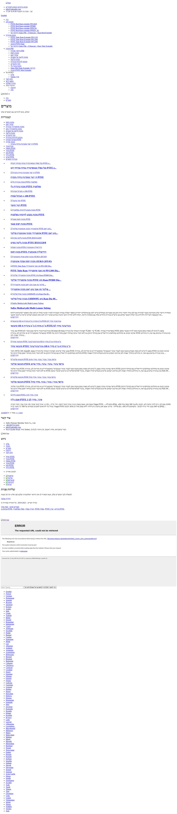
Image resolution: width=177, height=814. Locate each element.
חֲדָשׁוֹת (13, 88)
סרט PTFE (10, 157)
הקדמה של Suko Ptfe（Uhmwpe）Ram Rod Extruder (31, 33)
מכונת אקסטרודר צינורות (15, 127)
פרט (12, 317)
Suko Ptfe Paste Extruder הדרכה (23, 68)
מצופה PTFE (10, 148)
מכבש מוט (9, 22)
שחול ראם (14, 55)
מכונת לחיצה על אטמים (19, 57)
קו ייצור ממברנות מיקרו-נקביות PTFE (24, 144)
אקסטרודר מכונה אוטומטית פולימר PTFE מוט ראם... (34, 233)
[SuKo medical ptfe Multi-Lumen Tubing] (27, 303)
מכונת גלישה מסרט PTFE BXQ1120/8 (28, 242)
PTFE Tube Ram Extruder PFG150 (24, 37)
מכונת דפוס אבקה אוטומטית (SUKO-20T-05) (31, 261)
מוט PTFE (10, 153)
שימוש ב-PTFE (6, 509)
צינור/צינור (9, 146)
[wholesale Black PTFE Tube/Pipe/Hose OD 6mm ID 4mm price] (36, 342)
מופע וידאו (9, 81)
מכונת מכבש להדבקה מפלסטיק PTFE (27, 214)
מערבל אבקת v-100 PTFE (23, 196)
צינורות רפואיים (11, 159)
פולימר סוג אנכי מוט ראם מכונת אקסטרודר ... (31, 289)
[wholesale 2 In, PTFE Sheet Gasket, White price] (24, 395)
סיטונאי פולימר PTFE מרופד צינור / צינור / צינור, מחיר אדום (37, 364)
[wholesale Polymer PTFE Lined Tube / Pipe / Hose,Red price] (33, 359)
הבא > (20, 413)
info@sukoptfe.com (13, 9)
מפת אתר (4, 507)
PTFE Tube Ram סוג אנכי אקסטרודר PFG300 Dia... (35, 270)
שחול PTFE (10, 457)
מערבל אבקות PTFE (13, 140)
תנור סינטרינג (15, 64)
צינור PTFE (10, 150)
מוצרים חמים (14, 507)
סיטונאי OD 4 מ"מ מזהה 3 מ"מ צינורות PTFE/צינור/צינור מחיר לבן (41, 325)
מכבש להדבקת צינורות (19, 62)
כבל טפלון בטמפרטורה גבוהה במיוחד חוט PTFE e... (33, 168)
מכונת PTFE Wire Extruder (21, 70)
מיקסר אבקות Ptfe (17, 51)
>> (17, 413)
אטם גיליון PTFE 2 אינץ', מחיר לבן (26, 399)
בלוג (12, 90)
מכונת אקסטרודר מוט (14, 129)
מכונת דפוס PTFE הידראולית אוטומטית (28, 252)
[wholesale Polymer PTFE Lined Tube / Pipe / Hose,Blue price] (33, 377)
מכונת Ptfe (10, 49)
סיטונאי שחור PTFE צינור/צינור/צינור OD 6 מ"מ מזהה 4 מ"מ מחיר (40, 346)
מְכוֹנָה (8, 446)
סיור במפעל (15, 77)
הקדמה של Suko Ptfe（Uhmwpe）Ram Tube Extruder (31, 46)
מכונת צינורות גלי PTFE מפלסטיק (26, 186)
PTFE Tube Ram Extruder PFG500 (24, 42)
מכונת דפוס (15, 53)
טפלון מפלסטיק (18, 509)
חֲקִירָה (16, 317)
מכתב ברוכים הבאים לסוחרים (17, 7)
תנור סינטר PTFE (19, 205)
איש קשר (9, 79)
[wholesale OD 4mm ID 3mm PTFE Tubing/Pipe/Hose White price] (36, 321)
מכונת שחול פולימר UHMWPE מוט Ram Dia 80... (34, 298)
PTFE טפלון (39, 509)
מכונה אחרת (10, 142)
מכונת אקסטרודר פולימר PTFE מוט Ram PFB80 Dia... (36, 280)
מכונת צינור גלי (16, 66)
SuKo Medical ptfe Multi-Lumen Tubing (31, 308)
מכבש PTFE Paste (17, 44)
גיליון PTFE (10, 155)
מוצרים (8, 100)
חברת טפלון (29, 509)
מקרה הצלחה (11, 83)
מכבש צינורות (11, 35)
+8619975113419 (12, 425)
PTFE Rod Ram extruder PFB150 (24, 28)
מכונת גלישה (15, 59)
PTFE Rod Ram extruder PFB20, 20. (25, 30)
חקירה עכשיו (5, 499)
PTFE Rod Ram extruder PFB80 (23, 26)
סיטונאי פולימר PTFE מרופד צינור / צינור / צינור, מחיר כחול (37, 382)
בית (7, 20)
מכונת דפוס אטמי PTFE (22, 224)
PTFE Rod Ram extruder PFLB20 (24, 24)
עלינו (12, 75)
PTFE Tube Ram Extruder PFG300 (24, 39)
